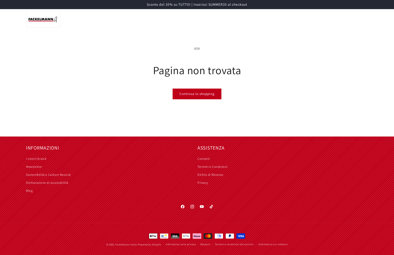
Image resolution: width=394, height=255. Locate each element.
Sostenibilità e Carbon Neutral (48, 175)
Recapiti (205, 244)
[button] (127, 19)
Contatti (203, 159)
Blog (29, 191)
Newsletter (34, 167)
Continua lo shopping (197, 94)
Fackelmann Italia (126, 244)
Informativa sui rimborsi (273, 244)
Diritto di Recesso (210, 175)
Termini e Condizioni (212, 167)
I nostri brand (36, 159)
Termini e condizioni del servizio (234, 244)
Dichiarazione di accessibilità (47, 183)
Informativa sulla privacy (181, 244)
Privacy (202, 183)
